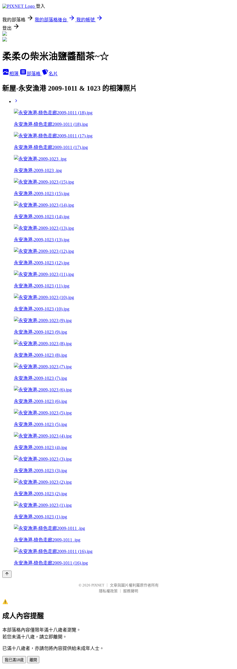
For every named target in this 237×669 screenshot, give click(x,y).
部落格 (34, 73)
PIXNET (97, 585)
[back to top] (7, 574)
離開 (33, 660)
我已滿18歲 (14, 660)
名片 (53, 73)
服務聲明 (130, 591)
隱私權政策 (108, 591)
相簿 (14, 73)
